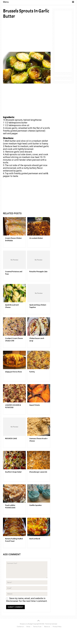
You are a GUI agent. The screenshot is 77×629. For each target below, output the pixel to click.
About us (47, 626)
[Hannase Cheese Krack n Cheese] (38, 426)
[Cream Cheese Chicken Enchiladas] (14, 226)
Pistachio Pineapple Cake (38, 271)
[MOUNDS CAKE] (14, 426)
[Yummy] (38, 360)
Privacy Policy (57, 626)
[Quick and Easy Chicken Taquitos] (38, 293)
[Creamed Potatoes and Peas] (14, 260)
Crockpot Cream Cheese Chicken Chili (14, 339)
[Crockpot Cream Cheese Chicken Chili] (14, 326)
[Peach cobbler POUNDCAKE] (14, 493)
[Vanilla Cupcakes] (38, 493)
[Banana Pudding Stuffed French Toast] (14, 527)
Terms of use (37, 626)
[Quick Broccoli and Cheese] (14, 293)
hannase (54, 624)
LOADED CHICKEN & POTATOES (13, 406)
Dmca (28, 626)
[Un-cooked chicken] (38, 226)
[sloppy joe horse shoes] (14, 360)
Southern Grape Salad (13, 472)
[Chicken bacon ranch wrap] (38, 326)
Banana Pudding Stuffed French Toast (14, 540)
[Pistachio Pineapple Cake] (38, 260)
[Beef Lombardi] (38, 527)
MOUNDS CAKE (11, 438)
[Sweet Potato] (38, 393)
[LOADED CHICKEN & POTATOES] (14, 393)
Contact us (20, 626)
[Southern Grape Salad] (14, 460)
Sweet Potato (34, 405)
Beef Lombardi (34, 539)
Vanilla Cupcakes (35, 505)
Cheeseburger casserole (38, 472)
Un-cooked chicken (36, 238)
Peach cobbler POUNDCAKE (10, 506)
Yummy (32, 372)
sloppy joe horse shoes (13, 372)
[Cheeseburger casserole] (38, 460)
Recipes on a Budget (26, 624)
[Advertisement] (27, 35)
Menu (6, 2)
